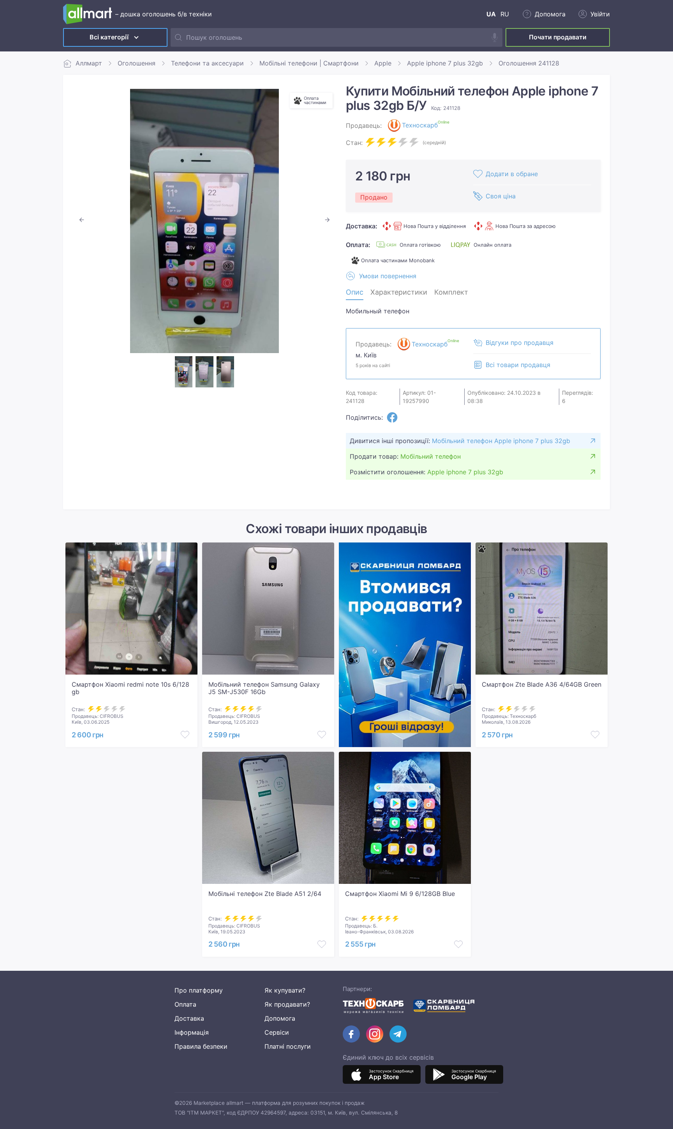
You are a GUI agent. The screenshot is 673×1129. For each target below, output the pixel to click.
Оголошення (136, 63)
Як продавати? (287, 1004)
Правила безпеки (200, 1046)
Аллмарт (89, 63)
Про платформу (198, 990)
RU (504, 14)
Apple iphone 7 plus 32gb (445, 63)
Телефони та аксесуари (207, 63)
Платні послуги (287, 1046)
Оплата (185, 1004)
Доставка (189, 1018)
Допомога (279, 1018)
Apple (382, 63)
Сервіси (276, 1032)
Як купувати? (284, 990)
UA (491, 14)
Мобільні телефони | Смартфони (309, 63)
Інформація (191, 1032)
